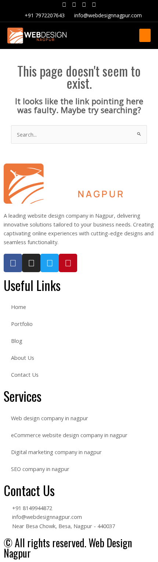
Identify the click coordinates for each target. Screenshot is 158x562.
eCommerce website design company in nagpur (69, 435)
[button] (145, 35)
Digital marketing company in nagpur (56, 452)
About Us (22, 357)
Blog (16, 340)
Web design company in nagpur (49, 418)
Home (18, 306)
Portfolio (22, 323)
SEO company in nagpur (40, 469)
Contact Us (25, 374)
